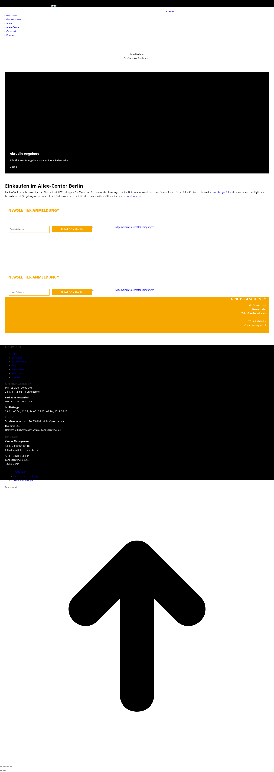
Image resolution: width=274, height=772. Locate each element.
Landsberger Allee (221, 192)
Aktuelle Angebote (24, 153)
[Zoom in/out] (11, 766)
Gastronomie (18, 361)
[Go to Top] (137, 762)
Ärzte (14, 365)
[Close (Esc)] (1, 766)
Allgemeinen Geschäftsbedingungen (134, 226)
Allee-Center (18, 369)
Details (13, 166)
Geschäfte (16, 357)
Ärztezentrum (134, 196)
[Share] (4, 766)
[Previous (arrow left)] (1, 770)
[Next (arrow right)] (4, 770)
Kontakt (15, 377)
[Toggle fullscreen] (7, 766)
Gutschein (16, 373)
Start (13, 353)
